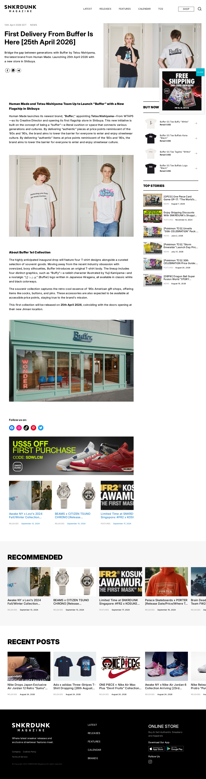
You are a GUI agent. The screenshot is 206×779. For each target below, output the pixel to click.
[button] (107, 56)
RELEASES (105, 8)
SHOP (186, 9)
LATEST (87, 8)
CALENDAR (144, 8)
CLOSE (200, 72)
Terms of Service (19, 757)
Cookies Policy (29, 752)
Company (16, 752)
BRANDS (93, 758)
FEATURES (125, 8)
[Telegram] (19, 71)
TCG (160, 8)
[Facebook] (7, 71)
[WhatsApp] (13, 71)
